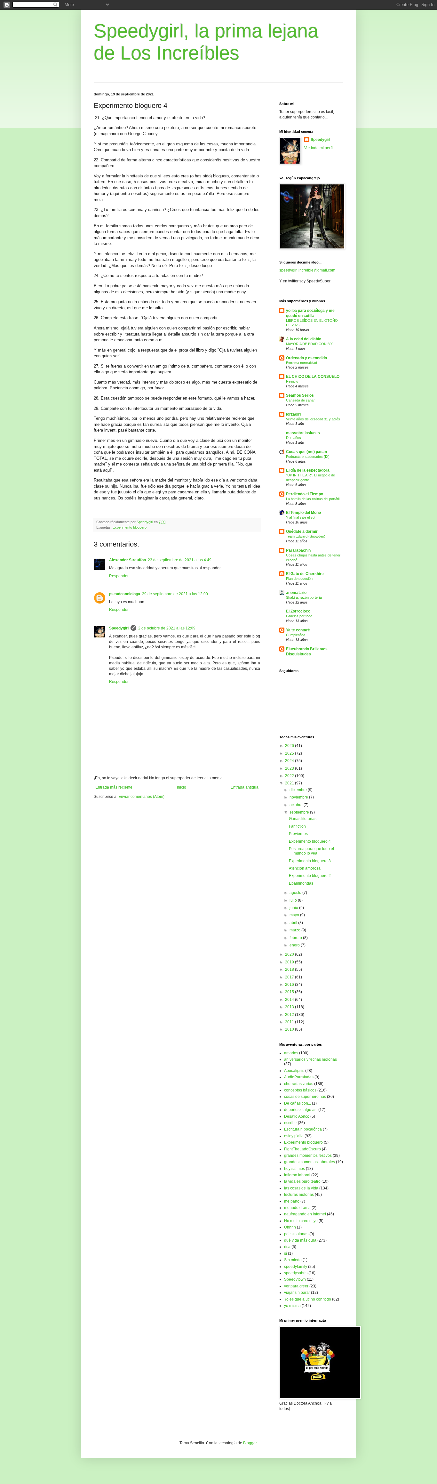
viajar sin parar (297, 1292)
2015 (290, 992)
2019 (290, 962)
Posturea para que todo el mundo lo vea (311, 851)
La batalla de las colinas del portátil (312, 499)
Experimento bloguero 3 (310, 861)
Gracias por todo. (299, 616)
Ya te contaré (298, 630)
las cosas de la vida (301, 1188)
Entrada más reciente (113, 787)
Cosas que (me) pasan (306, 452)
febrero (296, 938)
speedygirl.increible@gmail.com (307, 270)
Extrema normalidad (301, 363)
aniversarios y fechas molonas (310, 1059)
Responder (119, 576)
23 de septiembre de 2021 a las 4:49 (179, 560)
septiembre (300, 812)
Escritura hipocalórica (303, 1129)
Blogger (250, 1443)
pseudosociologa (124, 594)
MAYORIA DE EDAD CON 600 (309, 344)
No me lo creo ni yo (301, 1221)
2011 (290, 1022)
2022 (290, 776)
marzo (295, 930)
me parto (291, 1201)
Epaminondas (301, 883)
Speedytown (295, 1279)
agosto (296, 892)
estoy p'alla (294, 1136)
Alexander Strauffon (127, 560)
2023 (290, 768)
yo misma (292, 1305)
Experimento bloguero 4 (310, 841)
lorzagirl (293, 414)
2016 (290, 984)
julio (294, 900)
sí (285, 1253)
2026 (290, 745)
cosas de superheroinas (305, 1096)
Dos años (293, 438)
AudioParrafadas (299, 1077)
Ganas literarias (302, 818)
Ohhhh (290, 1227)
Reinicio (292, 381)
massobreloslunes (303, 433)
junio (294, 907)
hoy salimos (294, 1168)
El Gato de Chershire (305, 574)
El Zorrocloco (298, 611)
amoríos (291, 1053)
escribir (290, 1123)
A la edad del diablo (303, 339)
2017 (290, 977)
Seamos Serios (300, 395)
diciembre (299, 790)
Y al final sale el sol (300, 517)
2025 (290, 753)
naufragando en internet (305, 1214)
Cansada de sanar (300, 400)
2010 (290, 1029)
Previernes (298, 833)
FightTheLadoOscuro (302, 1149)
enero (295, 945)
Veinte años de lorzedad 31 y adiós (313, 419)
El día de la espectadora (308, 470)
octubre (297, 805)
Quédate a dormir (302, 531)
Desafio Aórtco (296, 1116)
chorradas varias (298, 1084)
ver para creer (296, 1286)
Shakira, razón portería (304, 597)
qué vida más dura (300, 1240)
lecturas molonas (299, 1194)
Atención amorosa (305, 868)
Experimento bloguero (130, 527)
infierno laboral (297, 1175)
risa (287, 1247)
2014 (290, 999)
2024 (290, 760)
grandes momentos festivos (308, 1155)
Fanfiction (297, 826)
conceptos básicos (300, 1090)
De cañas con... (297, 1103)
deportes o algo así (300, 1109)
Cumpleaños (296, 635)
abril (294, 922)
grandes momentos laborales (309, 1162)
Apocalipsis (294, 1070)
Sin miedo (293, 1260)
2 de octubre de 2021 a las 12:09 (166, 628)
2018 (290, 969)
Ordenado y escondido (306, 358)
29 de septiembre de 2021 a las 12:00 (175, 594)
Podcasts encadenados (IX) (308, 456)
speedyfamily (295, 1266)
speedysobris (295, 1273)
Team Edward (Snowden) (305, 536)
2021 (290, 783)
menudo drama (297, 1207)
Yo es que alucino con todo (307, 1299)
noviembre (299, 797)
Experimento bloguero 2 (310, 875)
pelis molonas (296, 1234)
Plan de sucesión (299, 578)
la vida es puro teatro (302, 1181)
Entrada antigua (244, 787)
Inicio (181, 787)
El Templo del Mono (303, 512)
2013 (290, 1007)
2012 (290, 1014)
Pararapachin (298, 550)
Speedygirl (119, 628)
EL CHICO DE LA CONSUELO (312, 376)
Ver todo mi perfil (318, 148)
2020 (290, 954)
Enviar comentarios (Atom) (141, 796)
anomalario (296, 592)
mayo (295, 915)
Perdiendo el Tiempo (304, 494)
